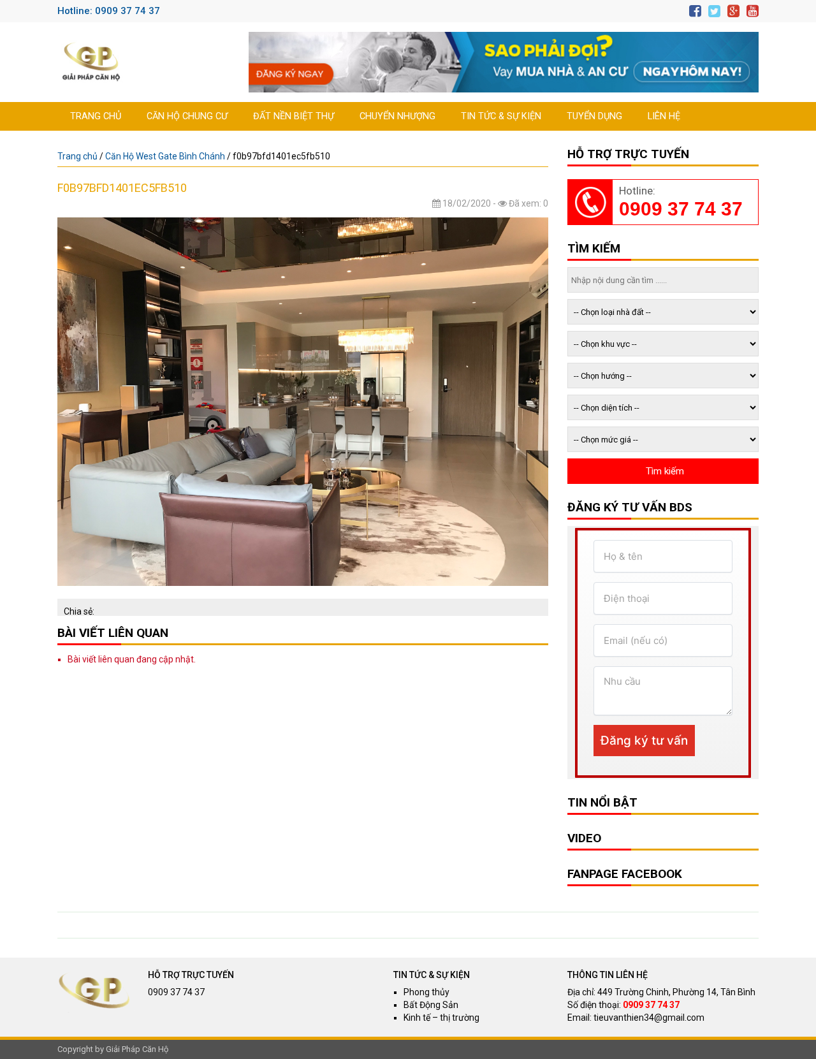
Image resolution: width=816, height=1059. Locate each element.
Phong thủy (426, 992)
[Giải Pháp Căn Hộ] (91, 62)
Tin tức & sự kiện (501, 116)
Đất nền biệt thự (293, 116)
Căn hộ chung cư (187, 116)
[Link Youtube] (753, 11)
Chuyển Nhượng (397, 116)
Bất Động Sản (431, 1005)
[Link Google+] (733, 11)
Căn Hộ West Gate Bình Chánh (165, 156)
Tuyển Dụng (594, 116)
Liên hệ (664, 116)
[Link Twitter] (714, 11)
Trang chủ (95, 116)
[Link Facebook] (695, 11)
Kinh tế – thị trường (441, 1017)
